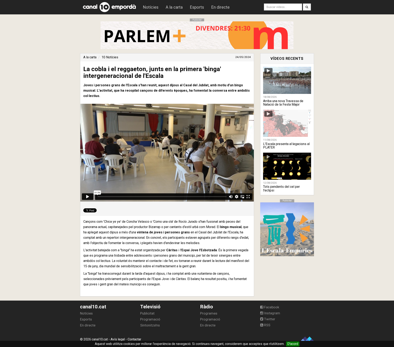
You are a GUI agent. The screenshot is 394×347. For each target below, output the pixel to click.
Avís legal (118, 339)
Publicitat (147, 313)
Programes (208, 313)
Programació (150, 319)
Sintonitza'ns (150, 325)
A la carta (174, 7)
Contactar (134, 339)
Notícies (150, 7)
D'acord (292, 344)
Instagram (271, 313)
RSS (266, 325)
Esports (197, 7)
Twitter (269, 319)
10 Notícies (110, 57)
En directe (220, 7)
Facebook (271, 307)
